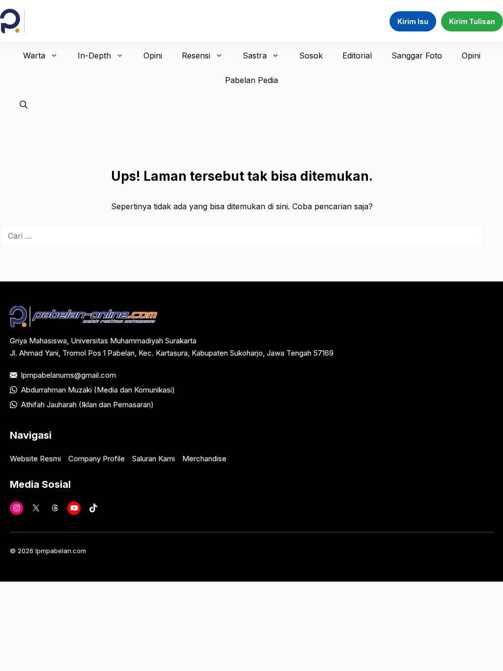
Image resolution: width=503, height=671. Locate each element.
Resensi (196, 55)
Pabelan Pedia (251, 80)
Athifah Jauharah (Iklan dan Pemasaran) (87, 404)
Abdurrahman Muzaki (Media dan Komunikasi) (98, 389)
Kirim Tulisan (472, 21)
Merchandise (204, 458)
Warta (34, 55)
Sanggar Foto (416, 55)
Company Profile (96, 458)
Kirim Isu (412, 21)
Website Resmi (35, 458)
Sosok (311, 55)
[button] (24, 104)
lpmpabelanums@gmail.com (68, 375)
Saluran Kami (153, 458)
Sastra (255, 55)
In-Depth (94, 55)
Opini (152, 55)
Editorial (357, 55)
